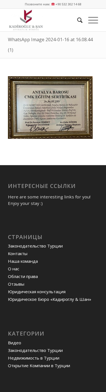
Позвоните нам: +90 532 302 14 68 (53, 4)
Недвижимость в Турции (33, 358)
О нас (13, 268)
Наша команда (23, 261)
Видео (14, 342)
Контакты (17, 253)
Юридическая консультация (37, 291)
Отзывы (16, 284)
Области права (23, 276)
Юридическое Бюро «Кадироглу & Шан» (49, 299)
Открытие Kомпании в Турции (39, 365)
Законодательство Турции (35, 246)
